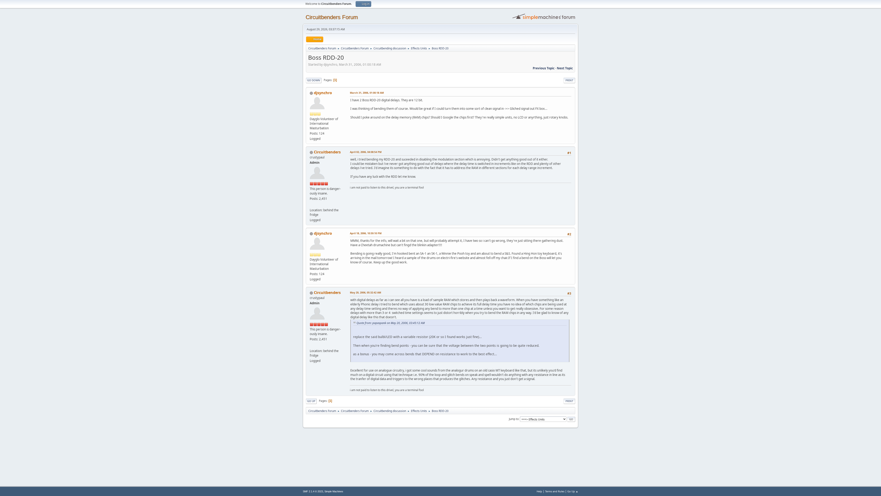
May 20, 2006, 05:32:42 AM (365, 292)
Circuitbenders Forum (332, 17)
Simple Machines (333, 491)
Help (539, 491)
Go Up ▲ (572, 491)
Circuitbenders (327, 152)
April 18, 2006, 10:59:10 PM (366, 233)
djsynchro (323, 92)
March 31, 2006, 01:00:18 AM (367, 92)
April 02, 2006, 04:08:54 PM (366, 152)
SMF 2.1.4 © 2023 (313, 491)
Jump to (514, 419)
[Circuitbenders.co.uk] (311, 205)
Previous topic (544, 68)
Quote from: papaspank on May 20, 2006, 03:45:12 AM (391, 323)
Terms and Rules (554, 491)
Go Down (313, 80)
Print (569, 80)
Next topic (565, 68)
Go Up (311, 401)
